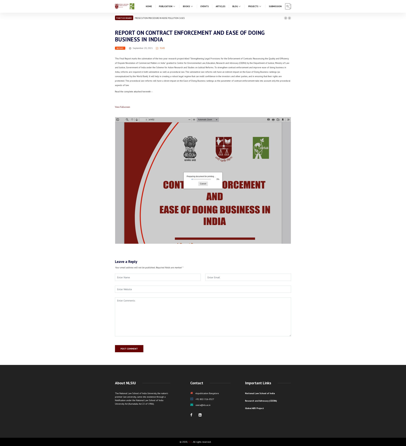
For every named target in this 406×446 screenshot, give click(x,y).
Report (120, 48)
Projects (253, 6)
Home (149, 6)
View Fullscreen (122, 107)
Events (204, 6)
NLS (190, 441)
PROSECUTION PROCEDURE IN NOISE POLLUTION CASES (160, 18)
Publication (165, 6)
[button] (285, 18)
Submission (275, 6)
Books (186, 6)
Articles (220, 6)
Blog (235, 6)
